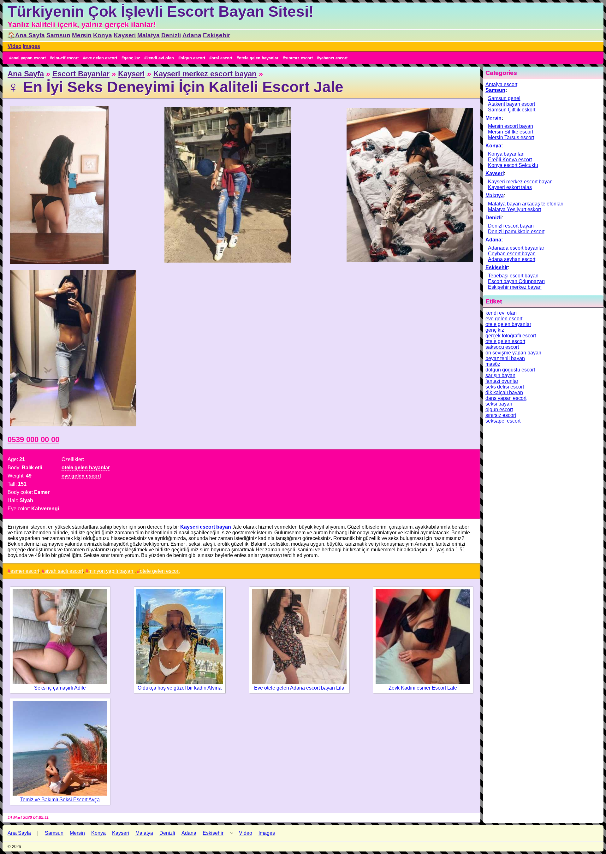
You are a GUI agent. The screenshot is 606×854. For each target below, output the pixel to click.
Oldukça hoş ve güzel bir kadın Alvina (180, 688)
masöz (492, 364)
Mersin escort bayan (510, 126)
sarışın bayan (500, 375)
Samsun (58, 35)
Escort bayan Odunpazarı (516, 281)
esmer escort (24, 571)
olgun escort (193, 58)
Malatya (148, 35)
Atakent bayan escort (511, 104)
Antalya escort (501, 84)
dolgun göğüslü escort (510, 369)
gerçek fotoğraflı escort (510, 335)
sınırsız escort (299, 58)
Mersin (82, 35)
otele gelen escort (160, 571)
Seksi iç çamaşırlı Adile (60, 688)
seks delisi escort (504, 386)
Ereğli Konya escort (510, 159)
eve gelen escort (101, 58)
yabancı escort (333, 58)
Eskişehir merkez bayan (515, 287)
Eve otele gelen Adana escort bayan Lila (299, 688)
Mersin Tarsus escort (511, 137)
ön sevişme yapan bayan (513, 352)
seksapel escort (502, 421)
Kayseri (125, 35)
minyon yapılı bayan (111, 571)
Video (14, 46)
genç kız (132, 58)
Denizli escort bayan (511, 225)
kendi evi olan (160, 58)
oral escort (221, 58)
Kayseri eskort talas (510, 187)
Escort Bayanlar (81, 73)
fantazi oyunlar (501, 381)
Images (31, 46)
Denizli (171, 35)
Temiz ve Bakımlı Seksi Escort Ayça (60, 799)
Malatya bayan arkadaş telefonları (525, 203)
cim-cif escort (65, 58)
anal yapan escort (28, 58)
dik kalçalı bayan (504, 392)
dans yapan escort (505, 398)
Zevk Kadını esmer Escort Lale (423, 688)
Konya (102, 35)
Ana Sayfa (26, 73)
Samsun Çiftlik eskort (511, 109)
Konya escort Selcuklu (513, 165)
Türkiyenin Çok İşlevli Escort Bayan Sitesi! (161, 11)
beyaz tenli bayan (505, 358)
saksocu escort (502, 347)
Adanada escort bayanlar (516, 248)
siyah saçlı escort (64, 571)
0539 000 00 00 (33, 439)
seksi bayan (498, 403)
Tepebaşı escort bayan (513, 275)
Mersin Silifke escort (510, 131)
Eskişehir (216, 35)
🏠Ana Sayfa (26, 35)
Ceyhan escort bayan (512, 253)
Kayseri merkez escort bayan (205, 73)
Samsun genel (504, 98)
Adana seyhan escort (511, 259)
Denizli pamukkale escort (516, 231)
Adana (191, 35)
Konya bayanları (506, 154)
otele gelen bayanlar (258, 58)
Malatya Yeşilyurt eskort (514, 209)
